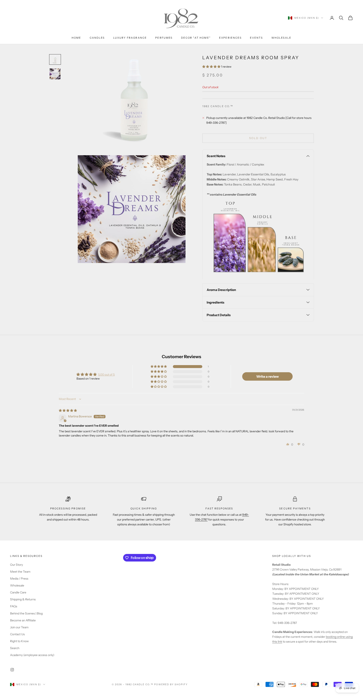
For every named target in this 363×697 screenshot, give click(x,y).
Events (256, 37)
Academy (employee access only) (32, 655)
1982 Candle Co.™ (217, 106)
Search (14, 648)
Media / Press (19, 578)
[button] (211, 66)
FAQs (13, 606)
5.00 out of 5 (106, 374)
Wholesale (281, 37)
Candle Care (18, 592)
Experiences (230, 37)
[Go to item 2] (55, 74)
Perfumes (163, 37)
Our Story (16, 565)
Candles (97, 37)
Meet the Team (20, 571)
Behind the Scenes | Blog (26, 613)
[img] (68, 410)
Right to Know (19, 641)
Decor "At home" (196, 37)
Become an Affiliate (23, 620)
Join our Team (19, 627)
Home (76, 37)
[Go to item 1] (55, 59)
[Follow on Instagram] (12, 670)
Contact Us (17, 634)
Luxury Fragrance (130, 37)
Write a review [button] (267, 376)
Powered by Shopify (171, 684)
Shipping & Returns (23, 599)
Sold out (258, 138)
